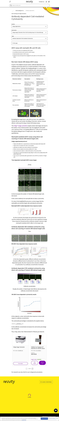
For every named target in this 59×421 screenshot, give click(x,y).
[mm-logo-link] (29, 1)
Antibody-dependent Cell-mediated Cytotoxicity (22, 38)
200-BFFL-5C (20, 350)
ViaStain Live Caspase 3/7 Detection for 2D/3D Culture (38, 347)
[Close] (57, 418)
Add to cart (42, 362)
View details (20, 363)
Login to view (34, 359)
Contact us (41, 1)
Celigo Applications (16, 26)
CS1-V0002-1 (38, 350)
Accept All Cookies (44, 418)
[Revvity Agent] (56, 410)
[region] (29, 419)
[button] (46, 2)
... (12, 10)
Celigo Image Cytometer (19, 347)
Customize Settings (52, 418)
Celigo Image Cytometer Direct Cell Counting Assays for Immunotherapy (27, 32)
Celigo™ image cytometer (20, 126)
